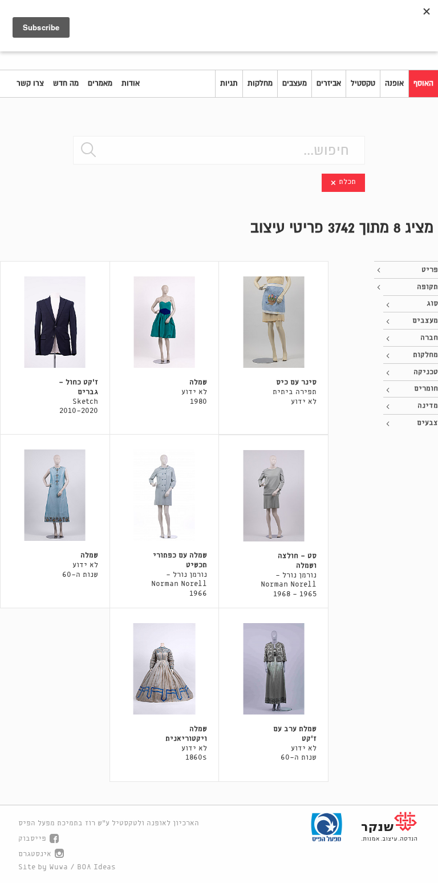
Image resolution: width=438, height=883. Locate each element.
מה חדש (66, 83)
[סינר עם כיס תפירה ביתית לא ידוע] (273, 322)
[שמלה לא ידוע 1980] (164, 322)
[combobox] (219, 150)
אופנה (394, 83)
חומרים (426, 388)
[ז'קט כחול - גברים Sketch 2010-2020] (55, 322)
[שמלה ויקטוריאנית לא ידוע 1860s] (164, 668)
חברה (429, 338)
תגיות (229, 83)
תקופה (427, 287)
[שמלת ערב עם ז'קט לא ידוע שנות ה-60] (273, 668)
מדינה (427, 406)
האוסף (423, 83)
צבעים (427, 423)
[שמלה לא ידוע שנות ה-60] (55, 495)
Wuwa (58, 867)
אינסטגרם (34, 854)
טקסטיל (363, 83)
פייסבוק (32, 838)
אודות (130, 83)
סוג (432, 303)
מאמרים (100, 83)
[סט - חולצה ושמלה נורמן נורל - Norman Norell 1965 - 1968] (273, 495)
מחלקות (260, 83)
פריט (429, 270)
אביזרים (329, 83)
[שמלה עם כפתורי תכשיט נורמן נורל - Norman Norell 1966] (164, 495)
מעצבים (294, 83)
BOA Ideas (96, 867)
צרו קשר (30, 83)
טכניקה (425, 372)
